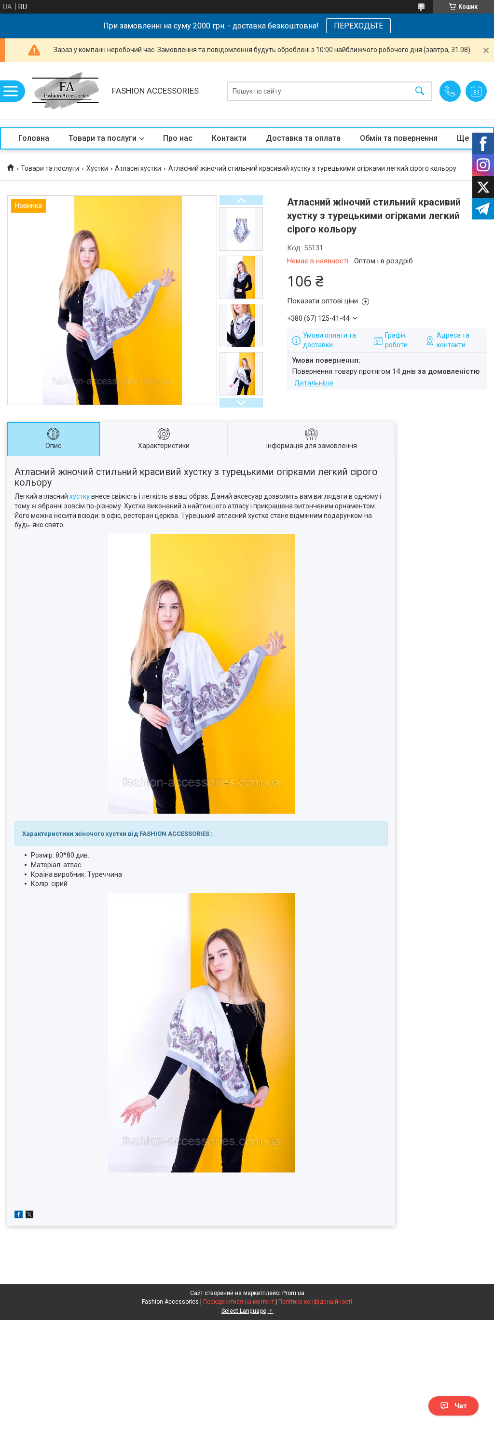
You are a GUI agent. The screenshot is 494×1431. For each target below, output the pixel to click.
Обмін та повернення (399, 138)
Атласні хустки (138, 168)
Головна (33, 138)
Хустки (97, 168)
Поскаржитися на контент (238, 1301)
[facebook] (18, 1216)
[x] (29, 1216)
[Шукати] (419, 91)
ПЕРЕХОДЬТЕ (358, 25)
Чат (460, 1406)
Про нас (177, 138)
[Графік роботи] (476, 91)
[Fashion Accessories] (66, 91)
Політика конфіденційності (315, 1301)
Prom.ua (293, 1293)
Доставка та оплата (303, 138)
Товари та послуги (103, 138)
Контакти (229, 138)
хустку (79, 496)
